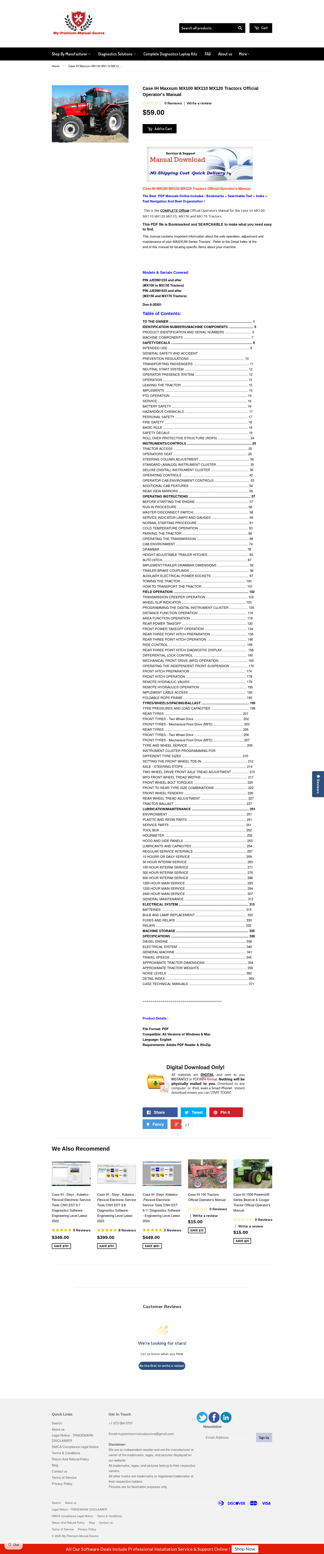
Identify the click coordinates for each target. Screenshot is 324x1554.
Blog (55, 1465)
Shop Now (245, 1548)
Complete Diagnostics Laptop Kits (170, 53)
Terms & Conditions (66, 1452)
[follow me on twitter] (202, 1421)
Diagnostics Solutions (115, 53)
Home (55, 66)
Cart (264, 27)
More (243, 53)
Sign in (236, 17)
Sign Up (264, 1437)
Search (57, 1423)
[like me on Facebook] (214, 1421)
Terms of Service (64, 1477)
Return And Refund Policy (70, 1459)
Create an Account (259, 17)
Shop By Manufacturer (70, 53)
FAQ (208, 53)
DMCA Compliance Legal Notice (75, 1446)
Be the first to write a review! (162, 1366)
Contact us (59, 1471)
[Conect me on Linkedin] (225, 1421)
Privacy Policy (62, 1483)
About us (225, 53)
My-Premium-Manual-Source (80, 1536)
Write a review (199, 103)
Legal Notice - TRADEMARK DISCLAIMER (79, 1509)
